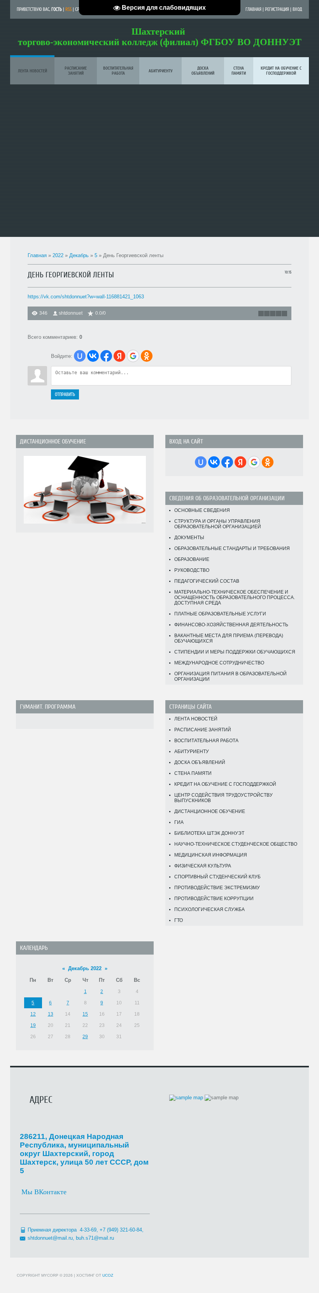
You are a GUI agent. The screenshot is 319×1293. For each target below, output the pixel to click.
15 (85, 1014)
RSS (68, 9)
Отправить (65, 394)
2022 (58, 255)
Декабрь (79, 255)
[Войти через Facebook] (106, 356)
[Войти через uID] (80, 356)
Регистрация (277, 9)
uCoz (107, 1275)
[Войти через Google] (133, 356)
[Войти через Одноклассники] (146, 356)
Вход (297, 9)
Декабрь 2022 (85, 968)
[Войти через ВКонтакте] (93, 356)
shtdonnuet (70, 313)
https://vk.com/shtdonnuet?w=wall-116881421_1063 (86, 297)
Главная (253, 9)
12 (33, 1014)
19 (33, 1025)
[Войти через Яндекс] (119, 356)
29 (85, 1036)
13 (50, 1014)
